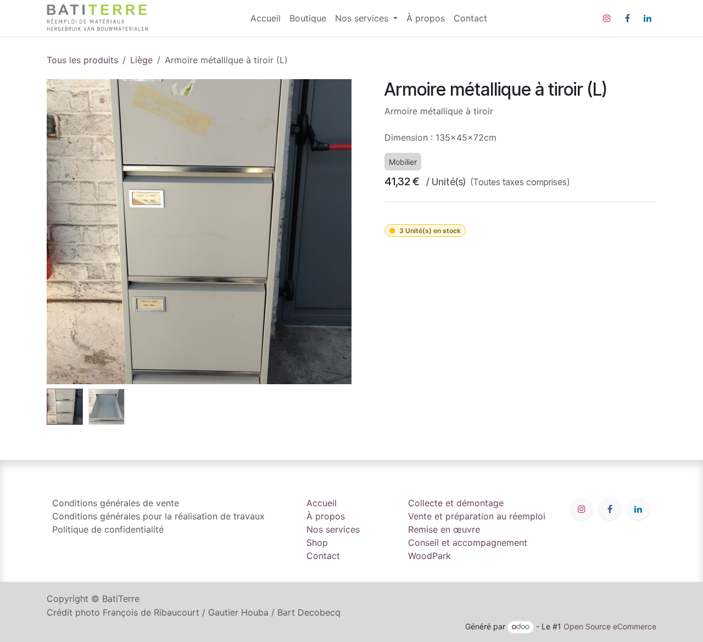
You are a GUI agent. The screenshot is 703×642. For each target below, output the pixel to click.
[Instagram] (607, 18)
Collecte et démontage (456, 502)
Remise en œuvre (444, 529)
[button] (62, 232)
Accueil (321, 502)
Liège (141, 59)
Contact (323, 555)
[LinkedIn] (647, 18)
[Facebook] (627, 18)
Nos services (333, 529)
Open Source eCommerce (609, 626)
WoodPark (429, 555)
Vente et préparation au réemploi (476, 516)
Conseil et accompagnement (467, 542)
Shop (317, 542)
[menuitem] (265, 18)
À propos (325, 516)
